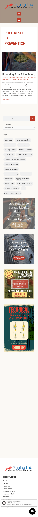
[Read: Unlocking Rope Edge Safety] (19, 61)
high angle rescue (10, 150)
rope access (8, 179)
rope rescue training (11, 174)
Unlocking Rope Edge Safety (18, 74)
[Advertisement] (19, 382)
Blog (11, 77)
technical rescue (9, 145)
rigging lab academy (11, 169)
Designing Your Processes (21, 77)
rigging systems (26, 174)
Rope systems (9, 183)
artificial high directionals (12, 193)
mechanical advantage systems (14, 159)
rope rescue (8, 140)
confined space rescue (24, 154)
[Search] (32, 118)
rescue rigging (9, 154)
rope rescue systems (11, 164)
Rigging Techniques (22, 179)
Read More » (6, 99)
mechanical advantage (23, 140)
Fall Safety (33, 77)
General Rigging (7, 79)
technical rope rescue (11, 188)
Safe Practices (24, 79)
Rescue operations (25, 150)
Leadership (15, 79)
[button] (19, 13)
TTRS (23, 188)
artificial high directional (24, 183)
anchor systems (23, 145)
